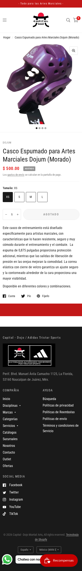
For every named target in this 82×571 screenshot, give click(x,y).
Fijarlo (45, 295)
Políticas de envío (55, 419)
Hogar (6, 37)
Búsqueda (49, 399)
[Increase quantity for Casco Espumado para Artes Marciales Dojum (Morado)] (18, 214)
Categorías (10, 419)
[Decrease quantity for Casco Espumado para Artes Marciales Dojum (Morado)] (6, 214)
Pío (29, 295)
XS (7, 197)
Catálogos (9, 432)
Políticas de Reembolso (59, 412)
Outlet (7, 459)
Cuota (11, 295)
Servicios (9, 426)
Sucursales (10, 439)
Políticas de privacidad (58, 405)
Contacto (9, 452)
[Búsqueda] (68, 20)
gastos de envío (15, 174)
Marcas (8, 412)
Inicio (6, 399)
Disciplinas (10, 406)
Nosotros (9, 446)
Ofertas (8, 466)
